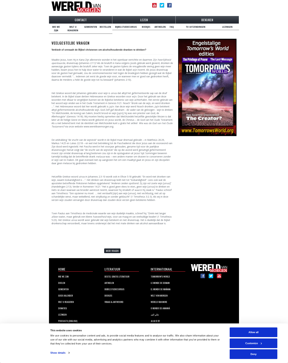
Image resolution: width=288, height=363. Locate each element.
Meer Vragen (112, 250)
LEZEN (144, 19)
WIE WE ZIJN (56, 28)
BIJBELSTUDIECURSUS (126, 26)
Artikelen (109, 283)
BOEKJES (146, 26)
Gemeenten (63, 289)
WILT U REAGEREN (73, 28)
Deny (253, 354)
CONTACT (81, 19)
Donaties (62, 308)
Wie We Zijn (63, 276)
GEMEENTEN (90, 26)
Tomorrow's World (160, 276)
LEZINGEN (227, 26)
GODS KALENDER (65, 295)
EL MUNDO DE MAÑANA (160, 289)
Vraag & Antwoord (113, 302)
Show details (58, 352)
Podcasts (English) (67, 321)
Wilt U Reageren (66, 302)
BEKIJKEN (207, 19)
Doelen (61, 283)
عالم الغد (155, 314)
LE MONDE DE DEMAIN (160, 283)
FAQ (172, 26)
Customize (251, 343)
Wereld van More (159, 302)
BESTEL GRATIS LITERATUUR (116, 276)
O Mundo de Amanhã (160, 308)
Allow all (253, 332)
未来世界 (155, 321)
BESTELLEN (105, 26)
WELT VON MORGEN (159, 295)
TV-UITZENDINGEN (195, 26)
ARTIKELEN (160, 26)
